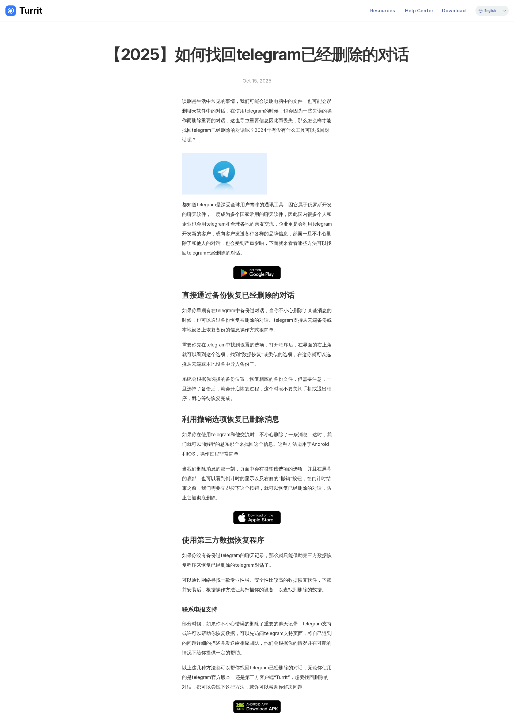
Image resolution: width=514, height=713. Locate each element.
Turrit (30, 10)
